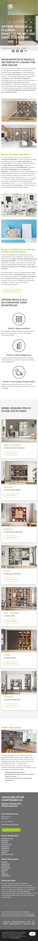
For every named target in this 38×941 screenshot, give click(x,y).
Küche (3, 179)
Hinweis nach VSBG (29, 923)
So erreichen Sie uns (11, 830)
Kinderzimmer (5, 846)
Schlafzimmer (5, 848)
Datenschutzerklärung (18, 921)
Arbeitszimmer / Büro (7, 838)
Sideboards (4, 873)
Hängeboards (5, 866)
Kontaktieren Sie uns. (11, 291)
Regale (24, 48)
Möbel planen (16, 48)
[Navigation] (32, 7)
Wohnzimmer (28, 177)
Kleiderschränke (6, 868)
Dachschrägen (5, 864)
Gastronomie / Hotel (7, 854)
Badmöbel (4, 862)
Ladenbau (4, 852)
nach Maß (8, 844)
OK (32, 933)
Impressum (6, 921)
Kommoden (4, 870)
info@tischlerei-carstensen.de (10, 824)
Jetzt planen (11, 453)
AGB (28, 921)
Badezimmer (18, 183)
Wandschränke (5, 875)
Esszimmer (4, 842)
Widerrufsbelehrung (15, 923)
